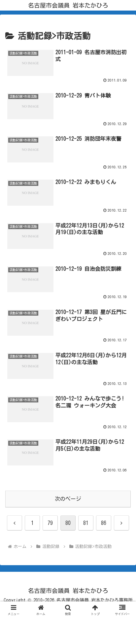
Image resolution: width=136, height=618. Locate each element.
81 (85, 523)
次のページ (68, 498)
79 (50, 523)
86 (103, 523)
